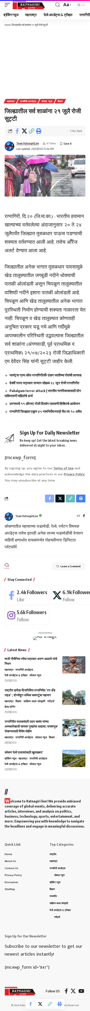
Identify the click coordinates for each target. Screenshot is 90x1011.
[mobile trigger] (8, 5)
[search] (57, 5)
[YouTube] (81, 991)
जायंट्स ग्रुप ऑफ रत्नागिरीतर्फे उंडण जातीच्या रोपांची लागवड (45, 375)
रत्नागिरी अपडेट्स (28, 101)
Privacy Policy (74, 474)
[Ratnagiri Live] (28, 5)
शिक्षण (60, 101)
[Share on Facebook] (17, 131)
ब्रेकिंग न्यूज (10, 758)
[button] (31, 131)
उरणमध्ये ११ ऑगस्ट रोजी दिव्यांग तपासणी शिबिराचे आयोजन (44, 403)
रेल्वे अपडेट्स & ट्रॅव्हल (16, 675)
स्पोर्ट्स (50, 701)
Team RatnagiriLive (27, 143)
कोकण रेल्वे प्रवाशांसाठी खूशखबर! (24, 752)
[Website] (78, 516)
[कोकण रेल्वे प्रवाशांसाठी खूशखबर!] (73, 758)
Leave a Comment (70, 566)
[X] (73, 991)
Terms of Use (63, 468)
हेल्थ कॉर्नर (10, 706)
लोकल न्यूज (47, 101)
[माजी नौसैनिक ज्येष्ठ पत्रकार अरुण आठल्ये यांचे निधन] (73, 664)
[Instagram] (27, 615)
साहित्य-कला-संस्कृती (34, 701)
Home (7, 24)
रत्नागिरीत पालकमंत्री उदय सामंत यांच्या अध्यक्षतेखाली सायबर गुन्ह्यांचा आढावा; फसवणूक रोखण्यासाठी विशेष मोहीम (31, 726)
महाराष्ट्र (11, 101)
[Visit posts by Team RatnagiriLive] (9, 146)
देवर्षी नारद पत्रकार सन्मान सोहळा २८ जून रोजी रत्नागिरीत (44, 383)
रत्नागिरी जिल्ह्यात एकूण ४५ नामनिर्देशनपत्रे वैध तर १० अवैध (45, 411)
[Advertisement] (45, 62)
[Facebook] (83, 516)
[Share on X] (24, 131)
